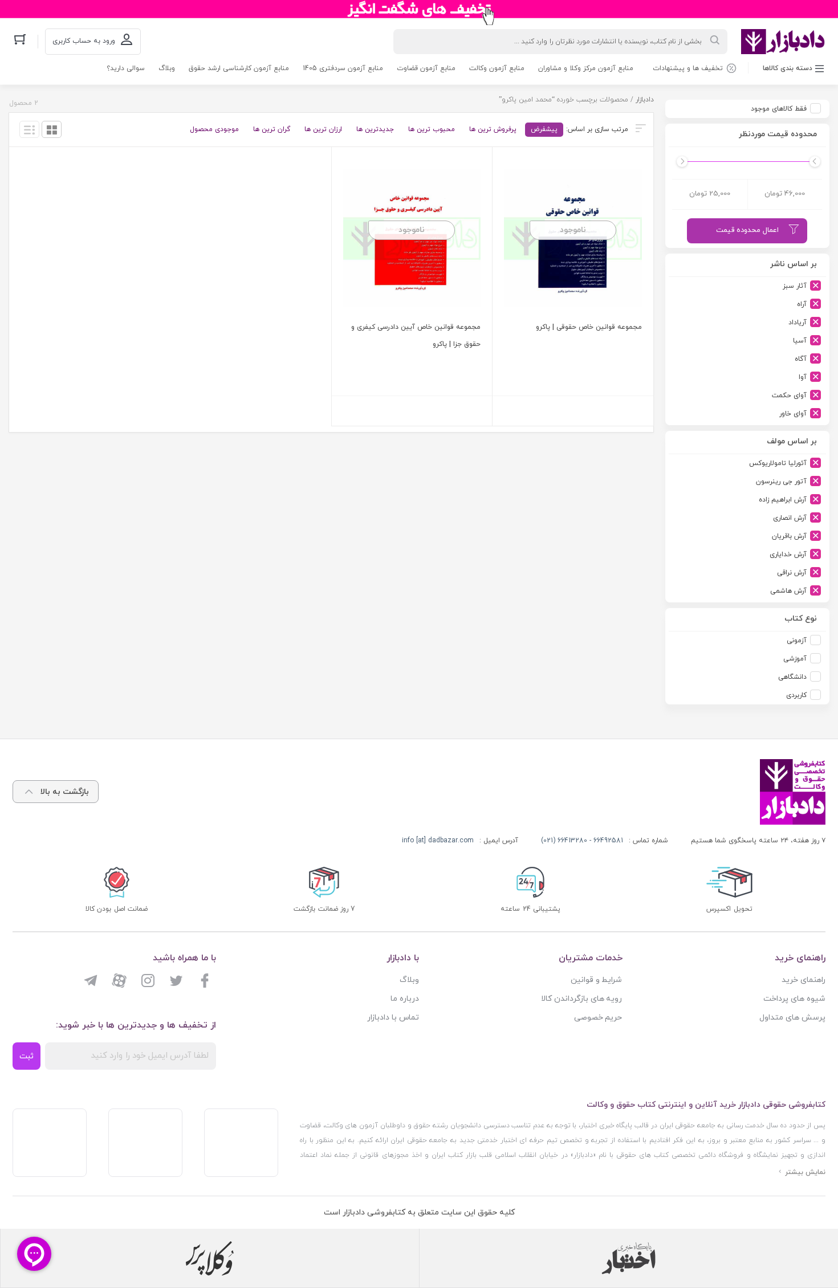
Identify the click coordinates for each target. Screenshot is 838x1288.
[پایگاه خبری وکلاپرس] (210, 1258)
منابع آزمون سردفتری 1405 (343, 68)
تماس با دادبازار (393, 1017)
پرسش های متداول (792, 1017)
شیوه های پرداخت (794, 998)
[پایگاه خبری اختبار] (628, 1258)
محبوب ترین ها (431, 129)
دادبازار (645, 99)
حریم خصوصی (598, 1017)
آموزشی (795, 658)
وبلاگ (166, 68)
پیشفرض (544, 129)
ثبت (26, 1056)
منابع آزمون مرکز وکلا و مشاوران (585, 68)
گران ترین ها (271, 129)
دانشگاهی (792, 677)
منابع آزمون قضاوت (426, 68)
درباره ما (404, 998)
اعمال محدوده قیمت (747, 230)
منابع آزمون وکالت (496, 68)
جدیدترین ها (375, 129)
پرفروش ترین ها (492, 129)
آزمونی (797, 640)
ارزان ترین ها (323, 129)
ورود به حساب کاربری (83, 41)
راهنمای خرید (803, 980)
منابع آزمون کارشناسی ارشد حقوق (239, 68)
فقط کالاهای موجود (779, 108)
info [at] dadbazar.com (438, 840)
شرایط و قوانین (597, 980)
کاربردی (796, 695)
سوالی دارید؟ (126, 68)
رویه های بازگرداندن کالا (582, 998)
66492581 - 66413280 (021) (582, 840)
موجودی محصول (214, 129)
